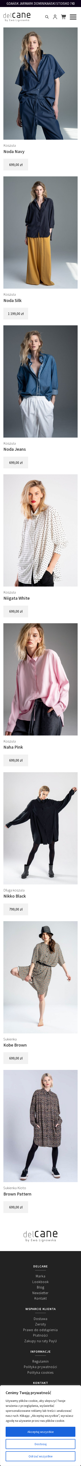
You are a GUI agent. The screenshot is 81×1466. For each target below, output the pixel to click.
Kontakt (40, 1298)
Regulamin (40, 1361)
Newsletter (40, 1293)
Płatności (40, 1335)
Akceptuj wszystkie (40, 1432)
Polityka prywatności (40, 1367)
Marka (40, 1276)
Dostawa (40, 1319)
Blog (40, 1287)
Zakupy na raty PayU (40, 1341)
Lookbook (40, 1282)
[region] (40, 1425)
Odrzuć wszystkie (41, 1456)
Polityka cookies (40, 1372)
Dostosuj (41, 1444)
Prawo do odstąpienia (40, 1330)
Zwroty (40, 1324)
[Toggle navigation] (73, 17)
